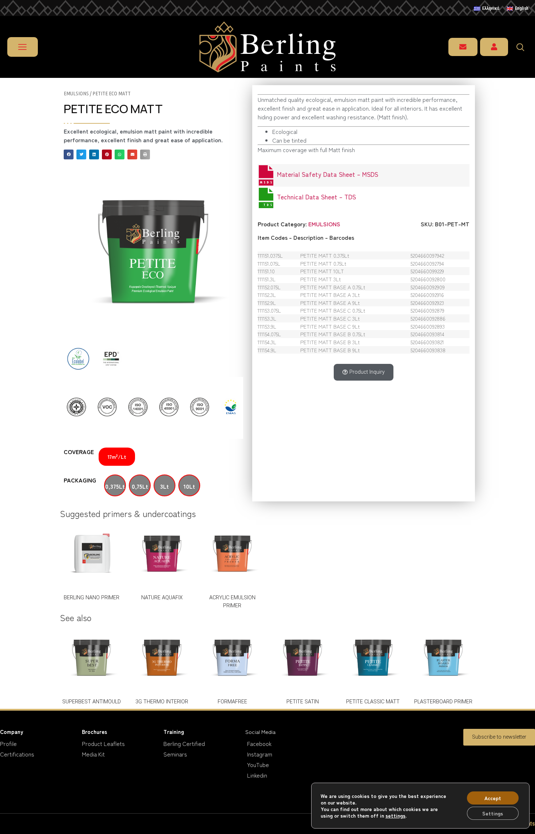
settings (395, 815)
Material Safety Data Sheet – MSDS (325, 174)
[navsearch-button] (523, 47)
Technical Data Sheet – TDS (314, 196)
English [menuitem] (521, 8)
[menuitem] (486, 8)
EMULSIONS (76, 93)
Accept (492, 798)
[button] (69, 154)
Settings (492, 813)
